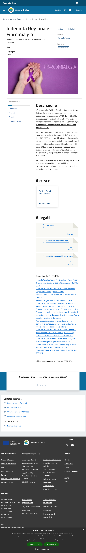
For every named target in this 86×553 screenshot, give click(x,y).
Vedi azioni (71, 29)
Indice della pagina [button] (15, 102)
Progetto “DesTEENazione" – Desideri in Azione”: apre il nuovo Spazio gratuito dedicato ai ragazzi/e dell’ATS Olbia (57, 282)
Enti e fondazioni (7, 471)
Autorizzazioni (48, 485)
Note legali (47, 510)
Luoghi (66, 477)
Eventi (66, 481)
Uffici (3, 467)
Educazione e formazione (52, 459)
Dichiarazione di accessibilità (49, 515)
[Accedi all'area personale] (77, 3)
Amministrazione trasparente (49, 501)
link (63, 540)
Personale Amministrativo (10, 478)
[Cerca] (81, 10)
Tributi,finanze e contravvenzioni (49, 471)
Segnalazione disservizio (31, 506)
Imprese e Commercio (30, 469)
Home (5, 19)
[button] (43, 549)
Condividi (61, 29)
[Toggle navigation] (4, 10)
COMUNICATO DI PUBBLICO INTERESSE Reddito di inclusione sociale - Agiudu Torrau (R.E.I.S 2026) (56, 305)
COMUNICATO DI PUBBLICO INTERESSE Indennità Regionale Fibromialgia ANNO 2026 (55, 290)
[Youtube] (69, 10)
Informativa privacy (50, 506)
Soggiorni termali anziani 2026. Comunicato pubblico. (57, 309)
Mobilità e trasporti (29, 482)
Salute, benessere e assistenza (50, 480)
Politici (3, 475)
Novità (12, 19)
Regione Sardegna (9, 3)
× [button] (83, 530)
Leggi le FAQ (26, 510)
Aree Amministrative (8, 463)
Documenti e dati (7, 482)
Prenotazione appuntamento (27, 501)
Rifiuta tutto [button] (51, 544)
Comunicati (68, 463)
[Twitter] (64, 10)
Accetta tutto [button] (35, 544)
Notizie (67, 460)
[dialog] (43, 540)
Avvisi (19, 19)
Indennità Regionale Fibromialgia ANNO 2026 (54, 300)
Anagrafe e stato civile (30, 460)
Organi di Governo (7, 460)
